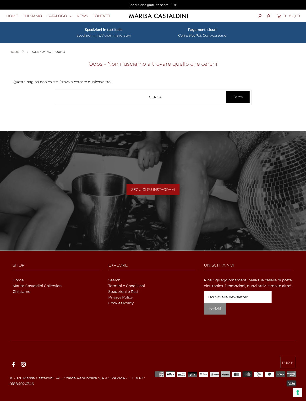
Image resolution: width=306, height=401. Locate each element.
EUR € (288, 363)
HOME (12, 16)
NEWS (82, 16)
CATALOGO (57, 16)
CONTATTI (101, 16)
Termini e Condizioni (126, 285)
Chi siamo (21, 291)
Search (114, 280)
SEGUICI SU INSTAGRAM (153, 189)
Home (14, 51)
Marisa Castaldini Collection (37, 285)
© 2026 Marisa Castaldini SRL (35, 378)
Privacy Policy (120, 297)
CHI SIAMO (32, 16)
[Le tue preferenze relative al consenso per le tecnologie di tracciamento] (297, 392)
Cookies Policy (121, 303)
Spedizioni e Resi (123, 291)
